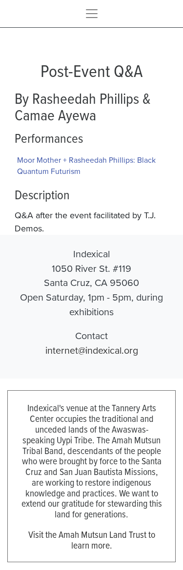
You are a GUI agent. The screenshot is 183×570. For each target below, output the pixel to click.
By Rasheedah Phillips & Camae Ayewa (82, 106)
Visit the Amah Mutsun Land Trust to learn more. (91, 539)
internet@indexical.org (91, 350)
